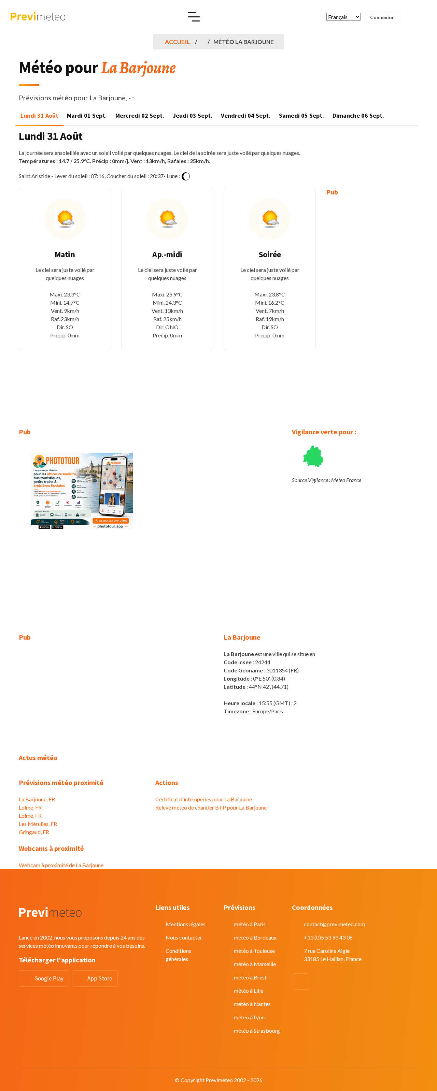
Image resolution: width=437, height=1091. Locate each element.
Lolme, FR (30, 807)
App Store (99, 978)
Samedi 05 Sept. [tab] (301, 115)
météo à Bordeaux (255, 937)
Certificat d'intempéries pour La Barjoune (203, 799)
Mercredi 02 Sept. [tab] (139, 115)
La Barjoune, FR (37, 799)
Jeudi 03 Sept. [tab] (192, 115)
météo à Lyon (249, 1017)
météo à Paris (250, 924)
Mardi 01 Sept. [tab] (87, 115)
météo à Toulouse (254, 950)
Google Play (49, 978)
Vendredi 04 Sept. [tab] (245, 115)
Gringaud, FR (34, 832)
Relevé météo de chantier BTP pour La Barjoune (211, 807)
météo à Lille (248, 990)
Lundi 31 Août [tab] (39, 115)
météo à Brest (250, 977)
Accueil (177, 41)
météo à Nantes (252, 1004)
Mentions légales (186, 924)
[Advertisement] (372, 307)
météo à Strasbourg (257, 1030)
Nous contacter (184, 937)
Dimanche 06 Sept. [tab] (358, 115)
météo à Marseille (255, 964)
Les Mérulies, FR (38, 823)
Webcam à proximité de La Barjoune (61, 865)
